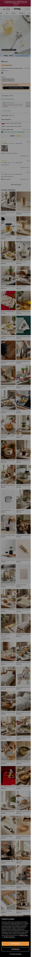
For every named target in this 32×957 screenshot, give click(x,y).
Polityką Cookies (23, 935)
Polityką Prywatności (9, 937)
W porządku (15, 944)
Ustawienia (15, 949)
